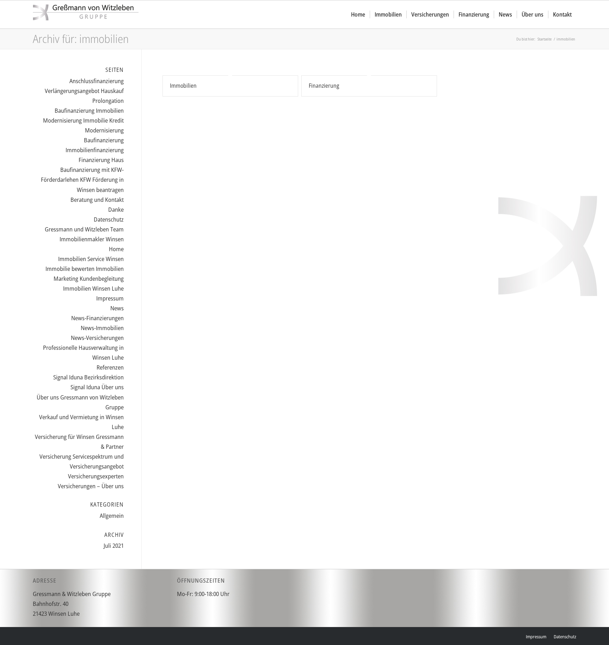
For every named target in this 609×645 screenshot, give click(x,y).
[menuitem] (358, 14)
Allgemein (112, 515)
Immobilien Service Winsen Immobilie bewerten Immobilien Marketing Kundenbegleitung (84, 269)
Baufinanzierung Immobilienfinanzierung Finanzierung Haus (95, 150)
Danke (116, 209)
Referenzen (110, 367)
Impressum (110, 298)
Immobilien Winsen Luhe (93, 288)
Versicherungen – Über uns (91, 486)
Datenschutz (109, 219)
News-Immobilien (102, 328)
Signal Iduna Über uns (97, 387)
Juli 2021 (114, 545)
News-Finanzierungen (97, 318)
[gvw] (86, 14)
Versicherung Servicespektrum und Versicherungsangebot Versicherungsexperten (81, 466)
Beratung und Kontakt (97, 200)
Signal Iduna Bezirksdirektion (88, 377)
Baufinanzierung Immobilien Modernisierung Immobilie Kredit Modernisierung (83, 120)
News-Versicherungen (97, 338)
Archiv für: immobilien (81, 38)
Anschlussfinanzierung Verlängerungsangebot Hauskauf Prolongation (84, 91)
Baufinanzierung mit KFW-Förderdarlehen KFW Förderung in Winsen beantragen (82, 179)
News (117, 308)
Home (116, 249)
